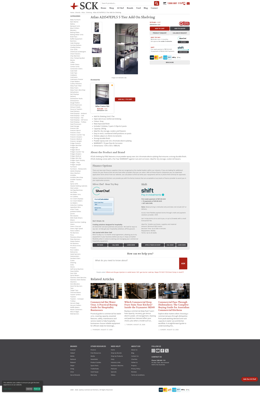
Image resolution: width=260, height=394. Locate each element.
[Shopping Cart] (164, 3)
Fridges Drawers (75, 154)
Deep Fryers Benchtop (77, 90)
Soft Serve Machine (76, 269)
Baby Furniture (75, 20)
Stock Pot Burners (76, 286)
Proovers (73, 248)
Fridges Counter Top (77, 152)
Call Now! (170, 245)
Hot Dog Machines (76, 190)
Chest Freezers (75, 54)
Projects (134, 365)
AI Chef (120, 8)
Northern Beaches (117, 365)
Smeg (72, 369)
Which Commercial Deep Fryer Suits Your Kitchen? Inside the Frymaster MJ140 (139, 305)
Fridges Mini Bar (75, 158)
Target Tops (74, 290)
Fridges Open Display (77, 160)
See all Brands (75, 375)
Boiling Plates (74, 32)
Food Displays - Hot (76, 118)
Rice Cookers (74, 250)
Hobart (72, 353)
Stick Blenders (75, 284)
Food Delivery (74, 111)
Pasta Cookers (75, 231)
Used (138, 8)
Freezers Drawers (76, 137)
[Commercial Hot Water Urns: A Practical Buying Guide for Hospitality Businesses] (106, 292)
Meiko (72, 356)
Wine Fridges (74, 312)
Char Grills (73, 49)
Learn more (131, 245)
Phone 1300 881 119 (158, 360)
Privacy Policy (135, 369)
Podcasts (114, 369)
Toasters (73, 297)
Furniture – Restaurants (78, 169)
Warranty (94, 375)
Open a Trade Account (152, 245)
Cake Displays (75, 43)
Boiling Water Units (76, 34)
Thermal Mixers (75, 292)
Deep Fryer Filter (76, 86)
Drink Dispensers (76, 105)
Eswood (72, 350)
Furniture (73, 167)
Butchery (73, 41)
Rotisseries (74, 252)
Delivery (73, 96)
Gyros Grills (74, 184)
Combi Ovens (74, 64)
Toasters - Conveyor (77, 299)
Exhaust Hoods (75, 107)
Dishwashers (74, 100)
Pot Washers (74, 243)
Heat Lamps (74, 188)
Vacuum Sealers (75, 305)
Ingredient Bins (75, 207)
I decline (29, 389)
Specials (113, 372)
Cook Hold (73, 71)
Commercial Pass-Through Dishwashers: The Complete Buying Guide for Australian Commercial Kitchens (173, 306)
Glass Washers (75, 173)
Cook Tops (73, 73)
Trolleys (73, 301)
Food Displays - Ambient (78, 113)
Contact (154, 8)
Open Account (183, 52)
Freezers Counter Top (77, 135)
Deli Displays (74, 94)
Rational (73, 359)
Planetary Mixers (76, 237)
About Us (134, 350)
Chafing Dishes (75, 47)
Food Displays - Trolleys (78, 122)
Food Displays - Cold (77, 115)
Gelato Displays (75, 171)
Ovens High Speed (76, 228)
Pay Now (183, 42)
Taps (72, 288)
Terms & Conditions (138, 375)
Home (103, 8)
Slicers (72, 267)
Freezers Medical (76, 139)
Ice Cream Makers (76, 201)
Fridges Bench (75, 150)
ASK (183, 263)
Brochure (170, 62)
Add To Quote (179, 28)
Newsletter (94, 359)
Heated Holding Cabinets (78, 186)
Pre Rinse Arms (75, 245)
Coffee (72, 62)
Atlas (83, 12)
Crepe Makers (75, 81)
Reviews (134, 372)
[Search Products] (156, 3)
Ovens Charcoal (75, 226)
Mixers (72, 220)
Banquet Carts (75, 26)
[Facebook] (162, 350)
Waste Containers (76, 309)
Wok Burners (74, 314)
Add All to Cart (125, 99)
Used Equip (94, 372)
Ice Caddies (74, 196)
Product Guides (96, 362)
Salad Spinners (75, 254)
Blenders (73, 30)
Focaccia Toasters (76, 109)
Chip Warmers (75, 56)
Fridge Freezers (75, 143)
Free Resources (96, 353)
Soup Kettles (74, 271)
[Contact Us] (188, 3)
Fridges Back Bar (76, 145)
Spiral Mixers (74, 275)
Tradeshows (95, 369)
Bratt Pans (73, 37)
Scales (72, 260)
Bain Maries (74, 22)
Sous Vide (73, 273)
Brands (130, 8)
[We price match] (184, 23)
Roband (73, 362)
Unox (72, 372)
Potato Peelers (75, 241)
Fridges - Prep (75, 162)
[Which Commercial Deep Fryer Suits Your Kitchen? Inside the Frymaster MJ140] (140, 292)
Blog (146, 8)
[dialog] (22, 386)
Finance (93, 350)
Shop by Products (117, 356)
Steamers (73, 282)
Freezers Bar (74, 128)
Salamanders (74, 256)
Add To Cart (159, 28)
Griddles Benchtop (76, 177)
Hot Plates (73, 192)
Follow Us (134, 362)
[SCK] (84, 5)
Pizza (72, 235)
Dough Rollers (75, 103)
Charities (134, 359)
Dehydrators (74, 92)
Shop (111, 8)
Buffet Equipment (76, 39)
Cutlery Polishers (76, 83)
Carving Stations (75, 45)
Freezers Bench (75, 130)
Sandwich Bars (75, 258)
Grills (72, 181)
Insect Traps (74, 209)
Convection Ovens (76, 69)
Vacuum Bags (74, 303)
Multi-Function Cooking (78, 222)
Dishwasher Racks (76, 98)
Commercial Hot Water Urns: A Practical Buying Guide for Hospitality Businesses (104, 306)
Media (93, 356)
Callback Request (180, 33)
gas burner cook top (147, 272)
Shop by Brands (116, 353)
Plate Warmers (75, 239)
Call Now (115, 245)
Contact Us (135, 356)
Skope (72, 365)
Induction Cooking (76, 205)
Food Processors (75, 124)
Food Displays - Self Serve (79, 120)
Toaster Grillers (75, 294)
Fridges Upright (75, 164)
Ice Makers (74, 203)
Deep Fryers (74, 88)
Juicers (72, 213)
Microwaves (74, 216)
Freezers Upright (76, 141)
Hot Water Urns (75, 194)
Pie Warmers (74, 233)
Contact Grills (74, 66)
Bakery (72, 24)
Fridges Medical (75, 156)
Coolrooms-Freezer (76, 79)
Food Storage (74, 126)
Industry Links (115, 362)
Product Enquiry (160, 33)
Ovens (72, 224)
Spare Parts (94, 365)
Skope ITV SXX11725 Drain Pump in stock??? (169, 272)
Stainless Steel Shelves (78, 280)
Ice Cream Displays (76, 199)
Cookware (73, 75)
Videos (113, 375)
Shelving (89, 12)
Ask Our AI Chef (249, 379)
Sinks (72, 265)
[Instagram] (153, 350)
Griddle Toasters (76, 179)
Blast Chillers (74, 28)
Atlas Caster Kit (102, 106)
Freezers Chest (75, 132)
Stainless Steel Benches (78, 277)
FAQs (112, 359)
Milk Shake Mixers (76, 218)
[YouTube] (158, 350)
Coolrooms (73, 77)
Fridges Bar (74, 147)
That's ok (37, 389)
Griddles (73, 175)
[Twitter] (167, 350)
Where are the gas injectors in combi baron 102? (122, 272)
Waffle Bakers (75, 307)
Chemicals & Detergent (78, 51)
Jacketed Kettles (75, 211)
